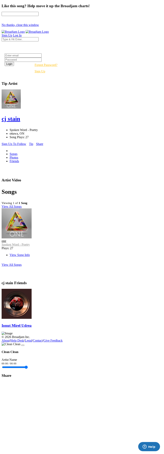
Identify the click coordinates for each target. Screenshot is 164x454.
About (6, 340)
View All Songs (12, 206)
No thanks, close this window (20, 25)
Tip (31, 144)
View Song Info (20, 255)
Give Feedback (53, 340)
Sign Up (40, 71)
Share (39, 144)
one (4, 241)
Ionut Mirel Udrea (17, 325)
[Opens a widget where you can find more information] (149, 447)
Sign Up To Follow (14, 144)
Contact (38, 340)
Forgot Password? (46, 65)
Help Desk (17, 340)
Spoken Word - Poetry (16, 244)
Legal (28, 340)
